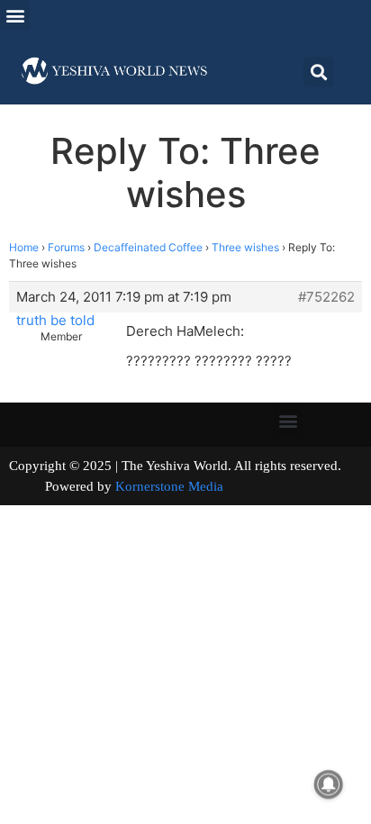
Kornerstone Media (169, 486)
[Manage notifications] (328, 784)
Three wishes (245, 247)
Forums (66, 247)
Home (24, 247)
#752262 (326, 297)
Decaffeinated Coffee (148, 247)
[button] (15, 15)
